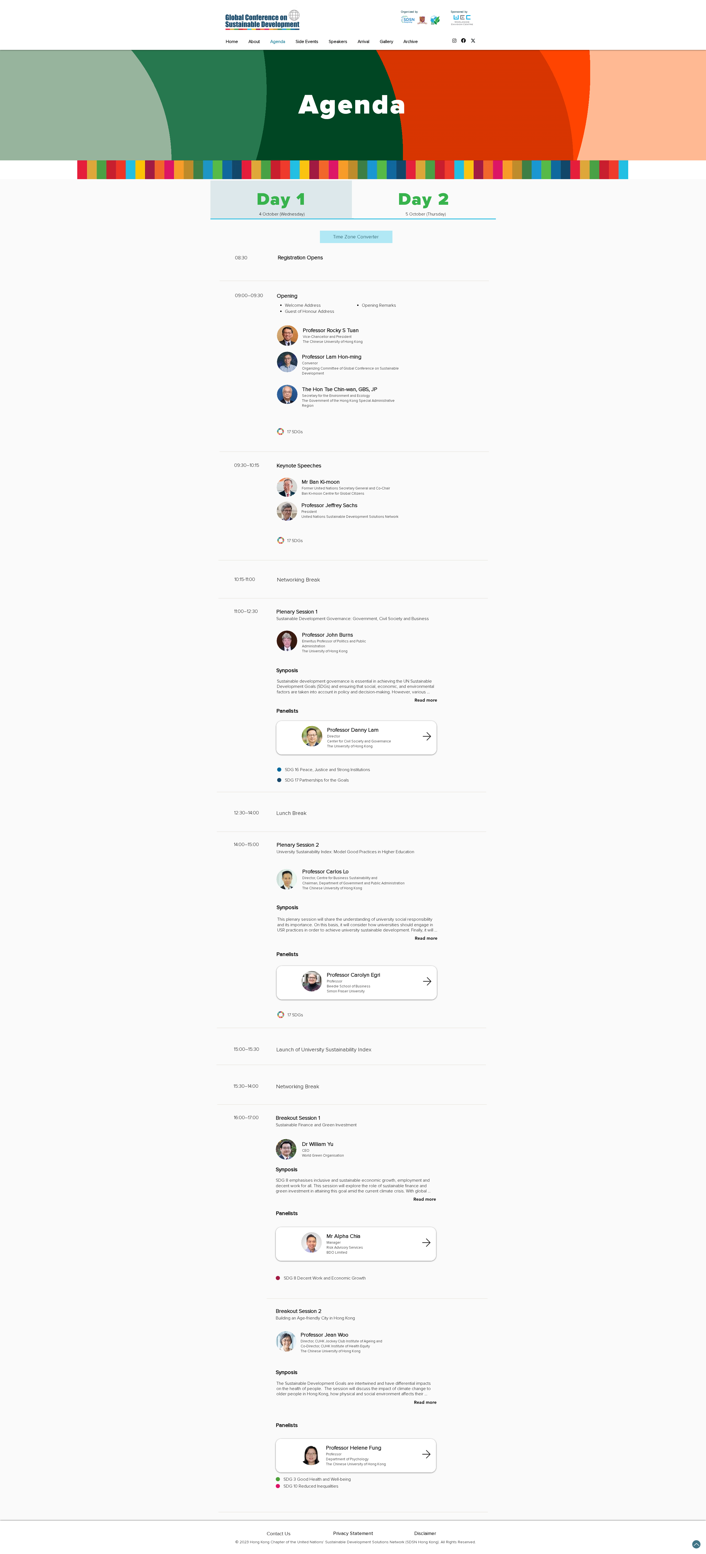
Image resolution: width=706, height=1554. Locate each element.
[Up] (696, 1544)
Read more (425, 700)
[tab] (281, 200)
